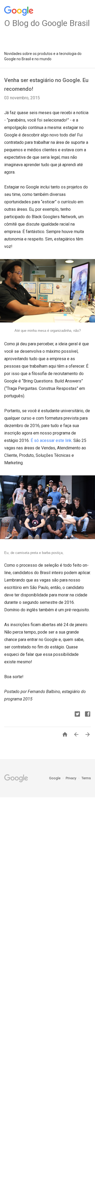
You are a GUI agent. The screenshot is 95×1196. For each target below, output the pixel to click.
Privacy (71, 778)
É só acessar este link (51, 440)
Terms (86, 778)
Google (55, 778)
